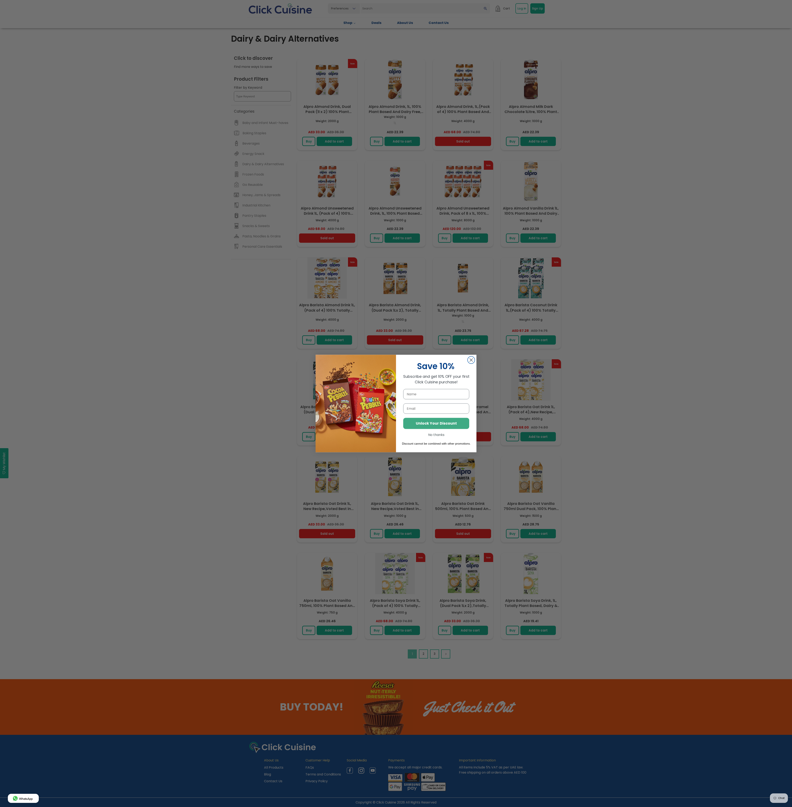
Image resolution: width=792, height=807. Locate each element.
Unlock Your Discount (436, 423)
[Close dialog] (471, 360)
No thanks (436, 434)
